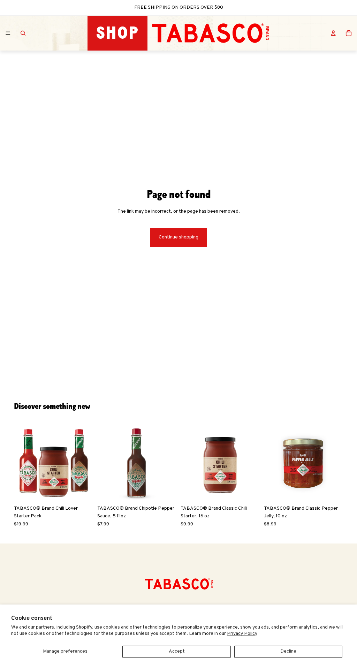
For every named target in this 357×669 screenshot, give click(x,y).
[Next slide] (85, 462)
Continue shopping (178, 237)
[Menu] (8, 33)
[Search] (23, 33)
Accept (177, 651)
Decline (288, 651)
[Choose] (165, 491)
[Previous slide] (21, 462)
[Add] (82, 491)
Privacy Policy (242, 634)
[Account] (333, 33)
